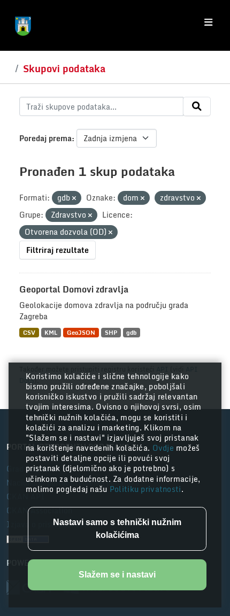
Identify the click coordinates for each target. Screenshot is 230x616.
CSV (29, 332)
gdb (131, 332)
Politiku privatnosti (145, 489)
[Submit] (197, 106)
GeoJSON (81, 332)
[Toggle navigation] (208, 22)
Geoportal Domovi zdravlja (73, 289)
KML (50, 332)
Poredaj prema (45, 138)
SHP (111, 332)
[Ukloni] (74, 198)
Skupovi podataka (64, 68)
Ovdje (164, 448)
